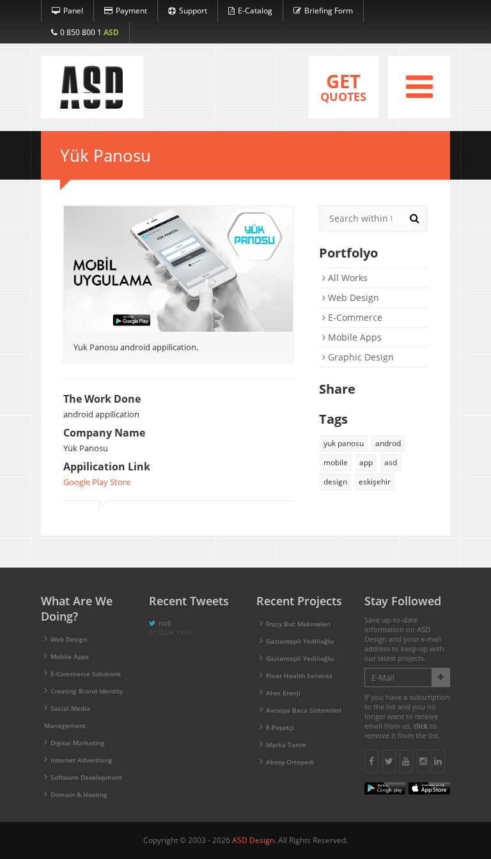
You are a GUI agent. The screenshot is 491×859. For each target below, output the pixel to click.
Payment (131, 10)
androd (388, 443)
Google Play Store (96, 482)
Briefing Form (328, 10)
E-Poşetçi (280, 727)
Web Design (352, 297)
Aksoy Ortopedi (290, 761)
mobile (335, 462)
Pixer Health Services (299, 675)
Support (193, 10)
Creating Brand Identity (87, 690)
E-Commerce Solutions (86, 673)
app (366, 462)
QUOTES (343, 86)
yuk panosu (343, 443)
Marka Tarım (286, 744)
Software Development (86, 777)
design (335, 481)
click (421, 726)
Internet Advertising (82, 759)
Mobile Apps (353, 337)
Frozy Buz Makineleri (298, 623)
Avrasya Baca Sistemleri (303, 710)
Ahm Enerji (283, 692)
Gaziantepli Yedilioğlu (300, 641)
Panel (73, 10)
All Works (346, 278)
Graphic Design (359, 357)
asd (390, 462)
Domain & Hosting (79, 794)
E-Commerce (353, 317)
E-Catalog (255, 10)
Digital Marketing (78, 742)
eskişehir (375, 481)
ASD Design (253, 840)
